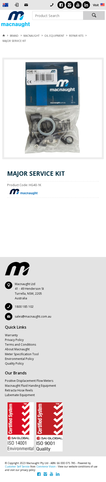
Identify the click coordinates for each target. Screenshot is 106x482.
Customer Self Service (17, 466)
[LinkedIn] (86, 5)
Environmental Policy (19, 359)
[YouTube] (78, 5)
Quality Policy (14, 363)
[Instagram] (69, 5)
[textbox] (57, 15)
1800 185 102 (24, 307)
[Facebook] (61, 5)
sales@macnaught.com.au (33, 316)
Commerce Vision (46, 466)
